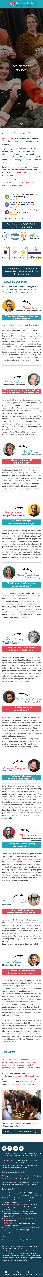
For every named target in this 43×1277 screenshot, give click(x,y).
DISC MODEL (8, 1193)
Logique (17, 1076)
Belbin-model (21, 185)
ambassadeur (11, 1182)
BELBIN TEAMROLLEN (12, 1197)
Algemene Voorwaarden (10, 1178)
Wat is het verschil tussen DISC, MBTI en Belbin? (18, 1240)
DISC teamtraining (31, 1076)
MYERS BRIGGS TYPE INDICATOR (16, 1204)
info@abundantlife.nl (9, 1160)
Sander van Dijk (8, 138)
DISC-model (26, 182)
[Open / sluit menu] (40, 4)
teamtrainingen (22, 172)
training (19, 1084)
